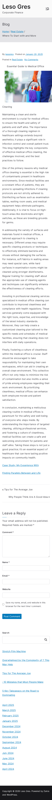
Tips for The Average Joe (18, 489)
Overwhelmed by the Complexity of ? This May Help (25, 662)
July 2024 (7, 753)
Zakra (46, 791)
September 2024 (11, 742)
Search (5, 632)
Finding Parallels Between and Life (21, 473)
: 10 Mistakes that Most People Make (22, 681)
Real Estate (17, 59)
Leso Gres (16, 6)
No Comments (31, 59)
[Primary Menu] (47, 9)
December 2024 (11, 726)
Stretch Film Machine (14, 651)
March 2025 (9, 710)
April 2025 (8, 705)
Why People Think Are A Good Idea (28, 496)
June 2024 (8, 758)
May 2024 (8, 763)
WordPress (12, 794)
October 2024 (10, 736)
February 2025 (10, 715)
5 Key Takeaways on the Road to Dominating (20, 692)
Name (6, 562)
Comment (8, 532)
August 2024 (9, 747)
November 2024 (11, 731)
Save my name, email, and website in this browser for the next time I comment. (25, 604)
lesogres (9, 54)
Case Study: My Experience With (20, 465)
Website (6, 589)
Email (6, 575)
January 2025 (10, 721)
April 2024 (8, 769)
